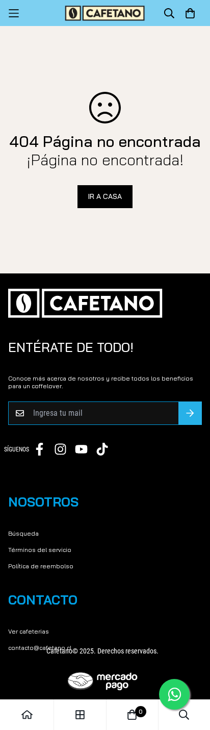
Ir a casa (105, 196)
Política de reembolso (40, 566)
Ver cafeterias (28, 631)
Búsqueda (23, 533)
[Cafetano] (105, 13)
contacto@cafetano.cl (39, 647)
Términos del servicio (39, 549)
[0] (132, 715)
